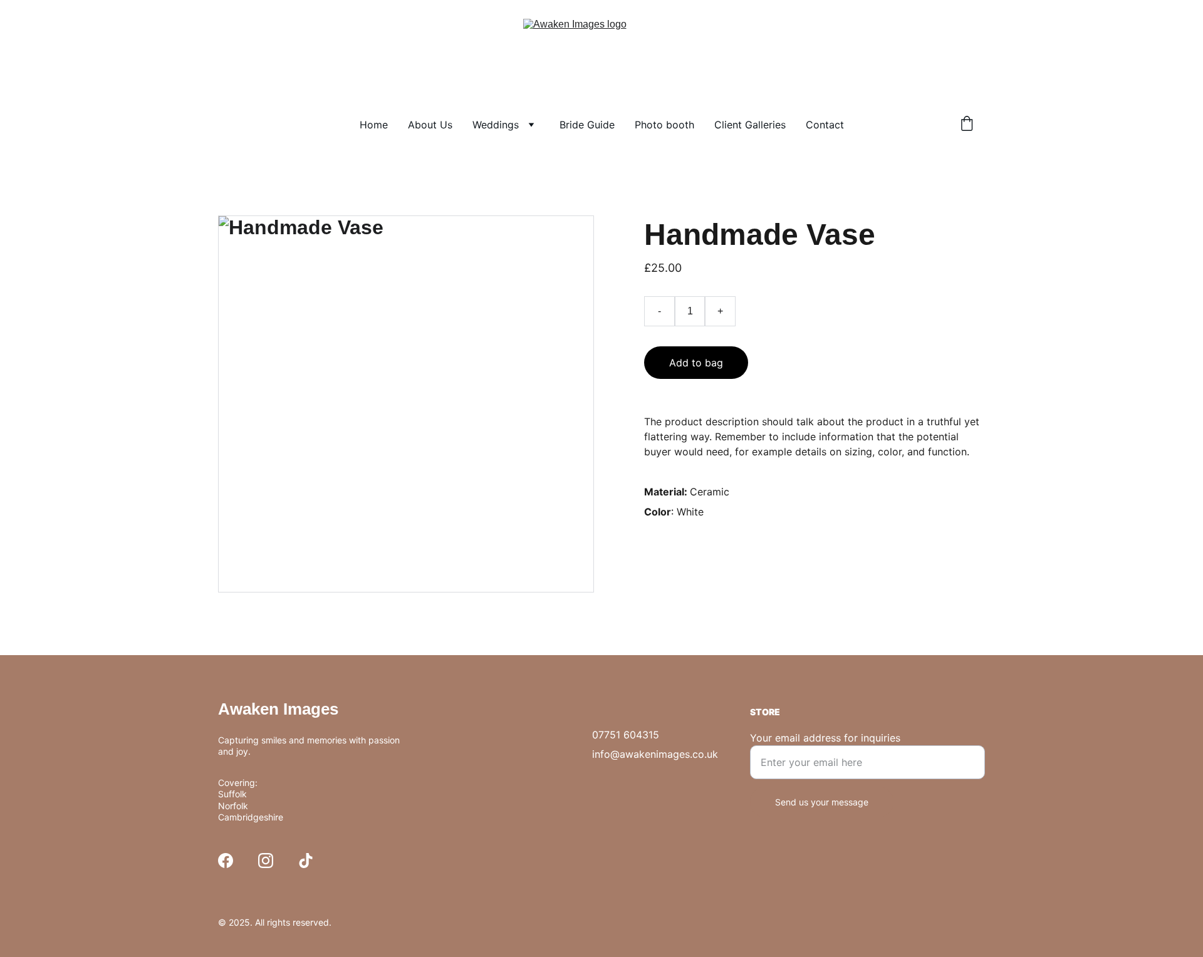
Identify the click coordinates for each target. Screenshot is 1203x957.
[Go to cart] (967, 124)
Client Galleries (750, 124)
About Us (430, 124)
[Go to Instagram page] (265, 860)
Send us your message (821, 802)
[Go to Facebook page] (225, 860)
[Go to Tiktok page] (305, 860)
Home (374, 124)
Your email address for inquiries (825, 738)
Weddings (495, 124)
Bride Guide (587, 124)
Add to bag (696, 362)
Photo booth (664, 124)
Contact (825, 124)
